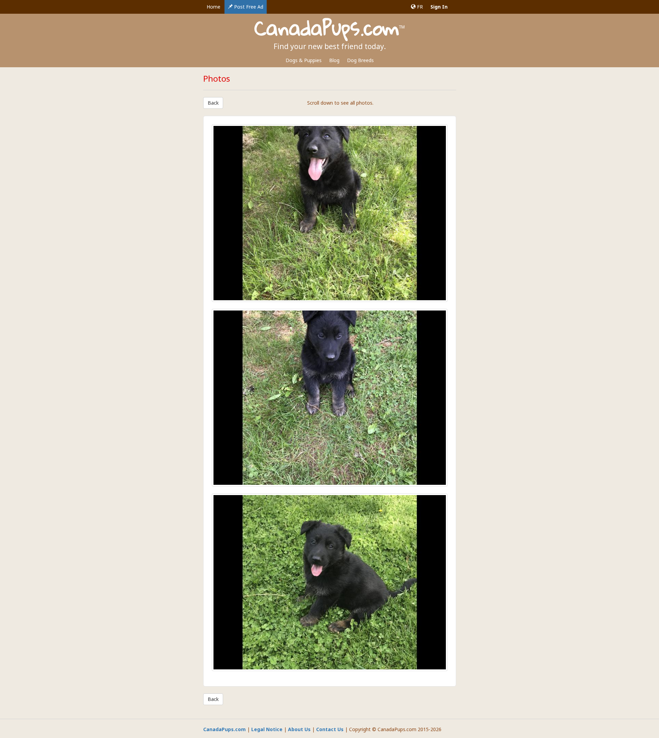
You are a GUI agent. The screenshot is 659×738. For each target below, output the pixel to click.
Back (213, 102)
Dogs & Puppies (304, 60)
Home (213, 6)
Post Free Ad (248, 6)
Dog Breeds (360, 60)
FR (419, 6)
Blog (334, 60)
